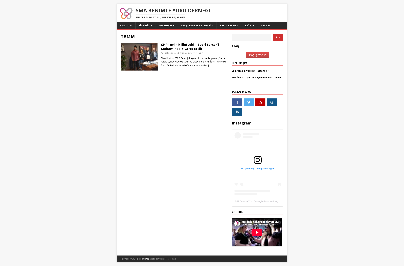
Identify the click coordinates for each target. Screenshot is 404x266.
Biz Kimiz (144, 25)
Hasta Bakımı (228, 25)
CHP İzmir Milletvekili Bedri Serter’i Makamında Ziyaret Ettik (190, 46)
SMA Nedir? (165, 25)
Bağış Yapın (257, 55)
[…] (209, 65)
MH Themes (144, 258)
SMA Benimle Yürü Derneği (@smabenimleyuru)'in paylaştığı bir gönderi (270, 201)
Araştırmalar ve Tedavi (196, 25)
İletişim (265, 25)
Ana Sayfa (126, 25)
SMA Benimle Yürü (188, 53)
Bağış (248, 25)
